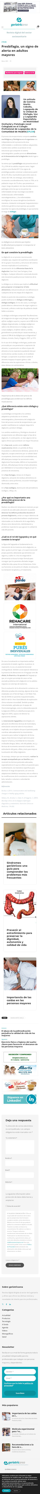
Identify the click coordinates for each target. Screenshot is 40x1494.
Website (8, 1182)
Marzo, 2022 (5, 61)
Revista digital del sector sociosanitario (19, 34)
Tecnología (6, 1321)
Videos (4, 1330)
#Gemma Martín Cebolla (17, 1018)
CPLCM (30, 131)
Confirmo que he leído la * (18, 1384)
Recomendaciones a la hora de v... (22, 1445)
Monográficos (7, 1334)
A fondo (4, 42)
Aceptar (6, 1490)
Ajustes (16, 1490)
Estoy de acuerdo (13, 1206)
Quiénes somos (10, 1469)
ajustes (20, 1487)
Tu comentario (11, 1138)
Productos (6, 1318)
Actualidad (6, 1315)
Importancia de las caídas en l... (24, 1414)
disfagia (13, 212)
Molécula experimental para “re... (23, 1430)
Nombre (8, 1158)
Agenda (5, 1327)
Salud (4, 1337)
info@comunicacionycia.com (15, 1242)
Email (7, 1170)
